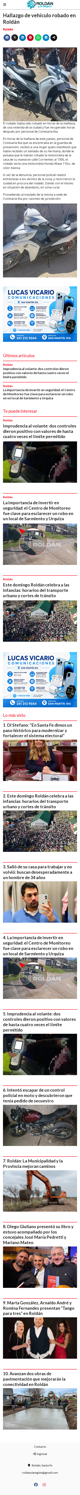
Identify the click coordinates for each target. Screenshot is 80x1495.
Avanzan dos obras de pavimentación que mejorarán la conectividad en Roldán (34, 1379)
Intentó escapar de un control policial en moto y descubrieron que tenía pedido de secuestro (37, 1095)
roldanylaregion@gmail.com (40, 1472)
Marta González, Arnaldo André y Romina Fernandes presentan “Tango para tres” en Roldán (38, 1308)
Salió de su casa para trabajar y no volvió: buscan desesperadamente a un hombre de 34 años (37, 872)
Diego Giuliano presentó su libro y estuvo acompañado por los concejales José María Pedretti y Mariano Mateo (38, 1234)
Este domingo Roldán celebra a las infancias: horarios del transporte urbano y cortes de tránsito (36, 590)
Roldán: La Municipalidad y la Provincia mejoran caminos (33, 1163)
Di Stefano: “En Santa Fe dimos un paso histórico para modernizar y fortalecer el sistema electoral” (37, 730)
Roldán (8, 29)
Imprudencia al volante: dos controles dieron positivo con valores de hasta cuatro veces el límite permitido (36, 373)
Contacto (40, 1446)
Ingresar (41, 1453)
